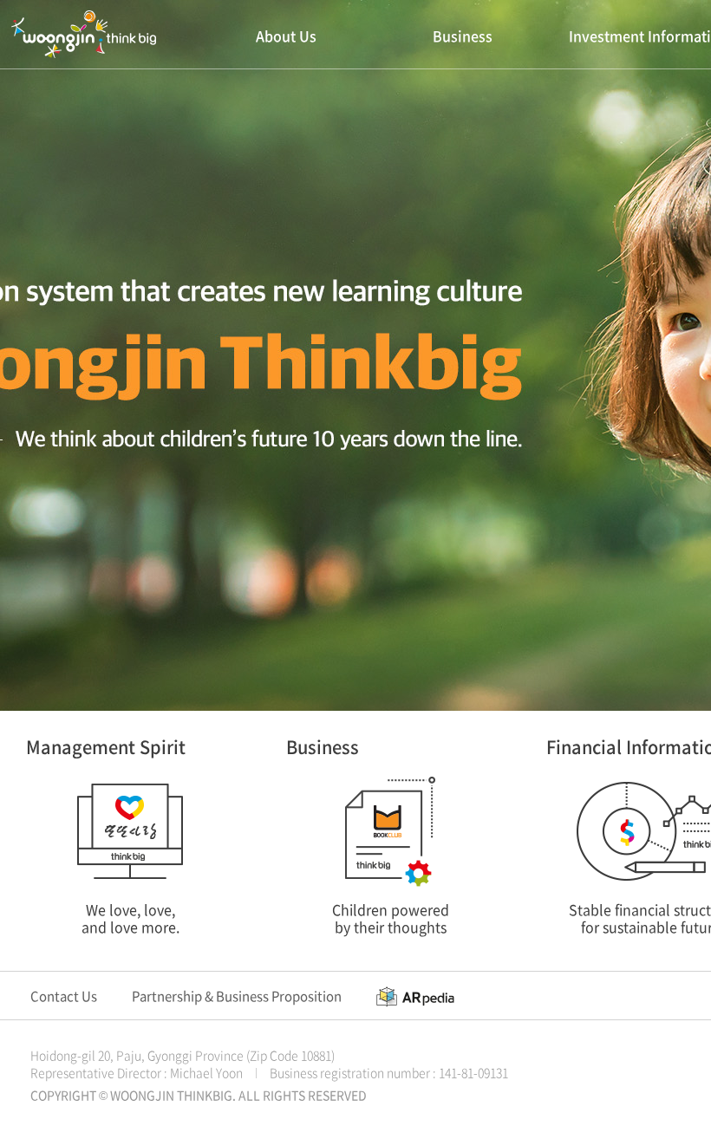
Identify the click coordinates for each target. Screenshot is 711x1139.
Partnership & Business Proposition (237, 996)
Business (462, 35)
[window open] (415, 996)
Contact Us (63, 996)
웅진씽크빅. (83, 34)
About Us (286, 35)
